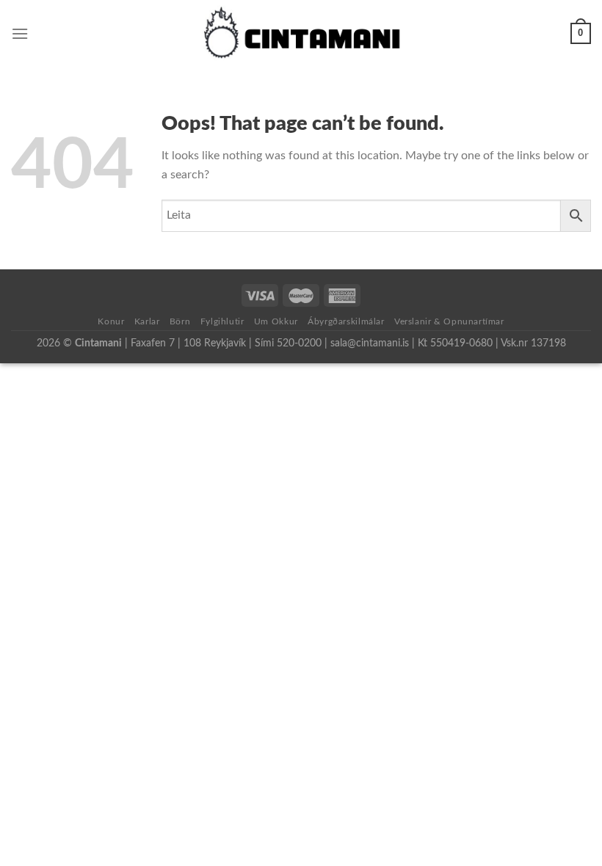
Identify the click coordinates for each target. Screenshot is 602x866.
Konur (111, 321)
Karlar (147, 321)
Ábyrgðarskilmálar (346, 321)
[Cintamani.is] (301, 33)
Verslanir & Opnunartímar (449, 321)
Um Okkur (276, 321)
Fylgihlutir (222, 321)
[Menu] (20, 33)
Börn (180, 321)
